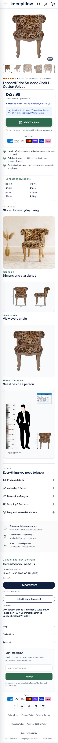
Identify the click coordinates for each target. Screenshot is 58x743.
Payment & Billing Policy (37, 724)
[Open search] (38, 4)
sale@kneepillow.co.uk (29, 599)
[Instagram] (29, 706)
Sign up (29, 676)
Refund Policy (13, 715)
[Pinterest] (36, 706)
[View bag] (53, 4)
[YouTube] (43, 706)
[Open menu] (5, 4)
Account (7, 642)
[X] (22, 706)
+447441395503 (29, 585)
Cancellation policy (29, 733)
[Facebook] (15, 706)
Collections (8, 634)
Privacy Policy (28, 715)
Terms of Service (43, 715)
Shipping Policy (17, 724)
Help (5, 626)
